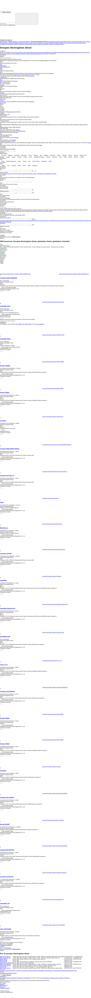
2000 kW (4, 222)
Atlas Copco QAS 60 (5, 964)
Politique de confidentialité (23, 978)
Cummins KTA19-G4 (6, 876)
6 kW (12, 220)
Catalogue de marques (64, 978)
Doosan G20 (3, 966)
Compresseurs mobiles (12, 44)
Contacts (14, 973)
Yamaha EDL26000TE (7, 850)
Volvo (2, 502)
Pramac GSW (3, 961)
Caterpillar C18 (5, 903)
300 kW (73, 220)
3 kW (7, 220)
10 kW (18, 220)
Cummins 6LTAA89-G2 (7, 691)
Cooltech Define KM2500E (8, 278)
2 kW (4, 220)
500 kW (81, 220)
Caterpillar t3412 (5, 339)
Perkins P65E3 (5, 718)
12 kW (22, 220)
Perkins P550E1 (5, 365)
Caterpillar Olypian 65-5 (7, 608)
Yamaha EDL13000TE (7, 797)
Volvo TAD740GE (5, 929)
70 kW (50, 220)
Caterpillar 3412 (5, 306)
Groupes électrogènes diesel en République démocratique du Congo (39, 970)
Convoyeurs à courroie (47, 44)
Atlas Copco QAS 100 (5, 965)
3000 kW (9, 222)
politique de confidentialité (24, 324)
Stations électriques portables (56, 43)
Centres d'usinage (76, 43)
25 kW (32, 220)
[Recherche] (27, 19)
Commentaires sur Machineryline (49, 978)
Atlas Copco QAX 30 (5, 968)
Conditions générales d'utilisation (8, 978)
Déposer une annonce (6, 945)
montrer (2, 235)
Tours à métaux (68, 43)
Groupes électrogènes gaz (78, 41)
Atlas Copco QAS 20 (5, 957)
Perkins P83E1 (5, 392)
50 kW (43, 220)
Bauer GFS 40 (3, 959)
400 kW (77, 220)
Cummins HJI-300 (6, 553)
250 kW (69, 220)
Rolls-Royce (4, 528)
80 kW (53, 220)
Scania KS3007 (5, 824)
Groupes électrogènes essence (63, 41)
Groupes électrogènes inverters (41, 43)
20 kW (29, 220)
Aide (10, 973)
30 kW (36, 220)
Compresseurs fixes (59, 44)
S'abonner (3, 322)
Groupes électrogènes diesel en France (67, 970)
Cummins (3, 420)
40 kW (39, 220)
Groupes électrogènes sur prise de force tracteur (20, 43)
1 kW (1, 220)
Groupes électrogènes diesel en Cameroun (11, 970)
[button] (45, 32)
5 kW (10, 220)
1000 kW (86, 220)
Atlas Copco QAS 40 (5, 956)
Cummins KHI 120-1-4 (7, 475)
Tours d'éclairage (51, 41)
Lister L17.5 (4, 664)
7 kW (15, 220)
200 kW (65, 220)
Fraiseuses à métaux (23, 44)
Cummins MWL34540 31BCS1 (9, 449)
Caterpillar (3, 580)
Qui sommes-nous (4, 973)
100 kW (61, 220)
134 (5, 948)
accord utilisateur (40, 324)
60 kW (46, 220)
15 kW (25, 220)
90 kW (57, 220)
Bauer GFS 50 (3, 960)
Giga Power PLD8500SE (6, 963)
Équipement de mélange (35, 44)
